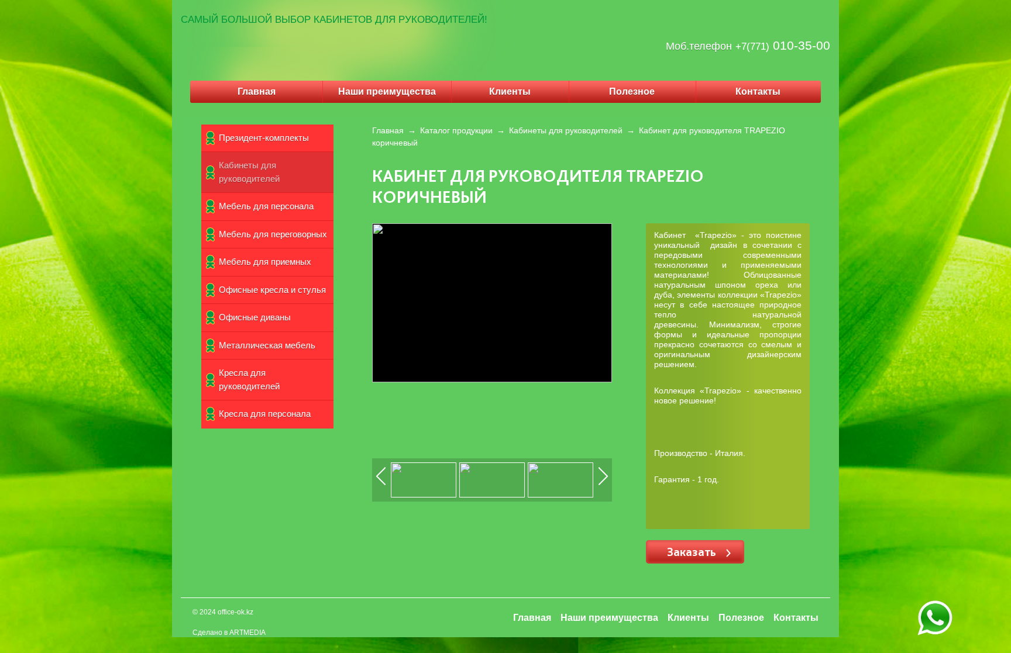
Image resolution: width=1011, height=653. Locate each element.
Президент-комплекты (264, 138)
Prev (381, 484)
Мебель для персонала (266, 206)
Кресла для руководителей (249, 379)
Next (604, 484)
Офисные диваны (255, 317)
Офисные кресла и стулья (272, 290)
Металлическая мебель (267, 345)
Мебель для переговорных (273, 234)
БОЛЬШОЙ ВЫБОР (266, 19)
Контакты (757, 91)
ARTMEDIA (247, 632)
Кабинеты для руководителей (249, 172)
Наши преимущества (387, 91)
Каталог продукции (456, 130)
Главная (257, 91)
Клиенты (510, 91)
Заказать (693, 551)
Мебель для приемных (265, 262)
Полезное (632, 91)
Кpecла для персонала (265, 414)
